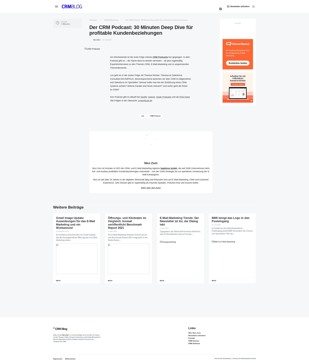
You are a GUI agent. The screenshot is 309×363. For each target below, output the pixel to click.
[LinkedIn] (220, 4)
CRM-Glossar (193, 341)
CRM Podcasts (160, 57)
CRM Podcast (155, 116)
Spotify (143, 97)
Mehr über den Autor (151, 188)
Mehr (58, 281)
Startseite (93, 20)
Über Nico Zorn (194, 333)
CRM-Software (194, 343)
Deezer (151, 97)
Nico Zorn (151, 163)
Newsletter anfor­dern (197, 335)
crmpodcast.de (145, 100)
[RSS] (254, 333)
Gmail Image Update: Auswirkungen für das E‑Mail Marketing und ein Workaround (75, 222)
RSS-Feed (184, 97)
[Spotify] (220, 6)
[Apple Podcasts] (220, 9)
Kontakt (191, 338)
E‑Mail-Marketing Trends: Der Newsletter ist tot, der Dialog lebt (179, 221)
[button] (56, 6)
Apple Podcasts (163, 97)
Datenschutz (70, 359)
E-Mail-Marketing (111, 20)
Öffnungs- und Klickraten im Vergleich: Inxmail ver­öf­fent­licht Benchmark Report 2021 (127, 222)
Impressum (57, 359)
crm (142, 116)
